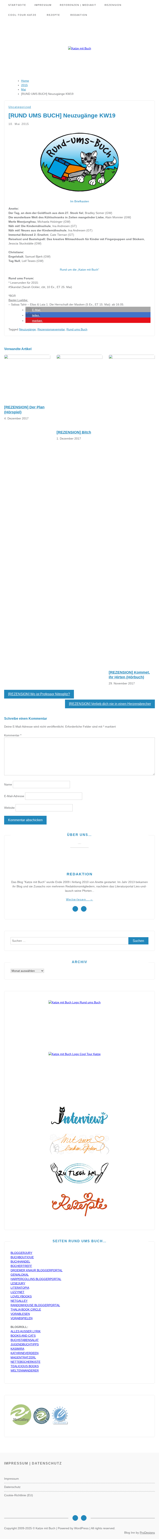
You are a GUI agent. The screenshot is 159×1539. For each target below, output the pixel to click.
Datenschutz (12, 1487)
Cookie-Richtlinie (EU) (18, 1495)
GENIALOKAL (20, 1274)
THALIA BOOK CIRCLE (26, 1309)
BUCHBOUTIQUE (22, 1257)
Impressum (43, 5)
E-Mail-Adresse (14, 796)
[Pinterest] (84, 1518)
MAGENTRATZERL (23, 1357)
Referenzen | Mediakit (78, 5)
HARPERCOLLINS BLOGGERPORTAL (36, 1279)
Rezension (113, 5)
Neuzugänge (27, 329)
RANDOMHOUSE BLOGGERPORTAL (35, 1305)
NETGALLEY (19, 1300)
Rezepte (53, 15)
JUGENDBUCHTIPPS (25, 1344)
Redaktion (78, 15)
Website (9, 807)
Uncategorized (19, 107)
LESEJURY (18, 1283)
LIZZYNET (17, 1292)
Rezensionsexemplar (51, 329)
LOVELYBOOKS (21, 1296)
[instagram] (75, 909)
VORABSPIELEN (22, 1318)
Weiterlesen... (79, 899)
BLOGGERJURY (21, 1252)
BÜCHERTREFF (21, 1266)
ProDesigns (147, 1532)
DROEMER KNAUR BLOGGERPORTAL (37, 1270)
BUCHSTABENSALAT (25, 1340)
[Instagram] (75, 1518)
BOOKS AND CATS (23, 1335)
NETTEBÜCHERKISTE (25, 1361)
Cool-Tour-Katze (22, 15)
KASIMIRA (17, 1348)
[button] (33, 309)
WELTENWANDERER (25, 1370)
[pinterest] (84, 909)
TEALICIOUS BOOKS (25, 1366)
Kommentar (12, 735)
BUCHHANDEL (20, 1261)
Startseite (17, 5)
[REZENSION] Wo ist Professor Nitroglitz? (39, 694)
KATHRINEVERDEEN (25, 1353)
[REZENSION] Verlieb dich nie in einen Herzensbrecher (110, 704)
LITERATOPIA (20, 1287)
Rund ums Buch (76, 329)
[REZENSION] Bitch (74, 432)
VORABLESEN (20, 1313)
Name (8, 784)
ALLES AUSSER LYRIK (26, 1331)
